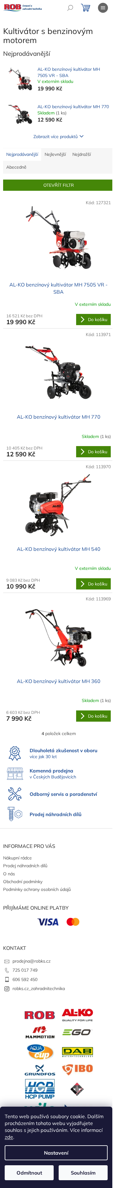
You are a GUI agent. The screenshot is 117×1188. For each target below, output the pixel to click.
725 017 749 (24, 970)
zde (9, 1137)
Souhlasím (83, 1173)
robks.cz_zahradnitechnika (38, 988)
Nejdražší (81, 154)
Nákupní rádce (17, 858)
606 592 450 (24, 979)
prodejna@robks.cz (31, 961)
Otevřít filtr (58, 185)
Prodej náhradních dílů (25, 865)
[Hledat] (70, 8)
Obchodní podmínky (22, 881)
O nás (9, 874)
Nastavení (56, 1153)
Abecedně (16, 167)
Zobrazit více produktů (55, 136)
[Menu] (103, 8)
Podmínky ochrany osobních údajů (37, 889)
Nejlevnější (55, 154)
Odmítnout (29, 1173)
